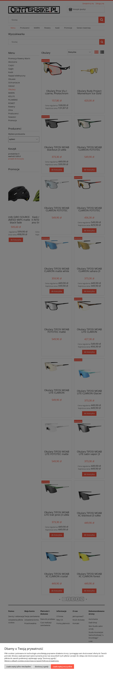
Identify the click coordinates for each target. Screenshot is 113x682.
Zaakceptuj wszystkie (62, 666)
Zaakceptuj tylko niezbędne (18, 666)
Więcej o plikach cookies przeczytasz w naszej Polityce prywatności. (31, 661)
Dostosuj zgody (42, 666)
